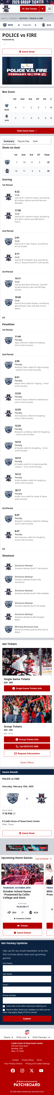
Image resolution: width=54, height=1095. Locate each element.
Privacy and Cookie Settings (38, 1063)
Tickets (24, 925)
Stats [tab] (35, 141)
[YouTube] (41, 1070)
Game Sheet (28, 51)
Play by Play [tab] (23, 141)
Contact (15, 1060)
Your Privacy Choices (13, 1063)
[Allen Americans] (6, 9)
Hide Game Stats (25, 130)
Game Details (24, 932)
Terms (39, 1060)
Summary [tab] (9, 141)
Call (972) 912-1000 (29, 746)
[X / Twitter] (31, 1070)
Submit (27, 1018)
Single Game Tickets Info (29, 688)
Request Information (29, 753)
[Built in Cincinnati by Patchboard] (27, 1083)
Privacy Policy (28, 1060)
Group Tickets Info (29, 739)
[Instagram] (22, 1070)
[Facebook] (13, 1070)
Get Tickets (31, 8)
